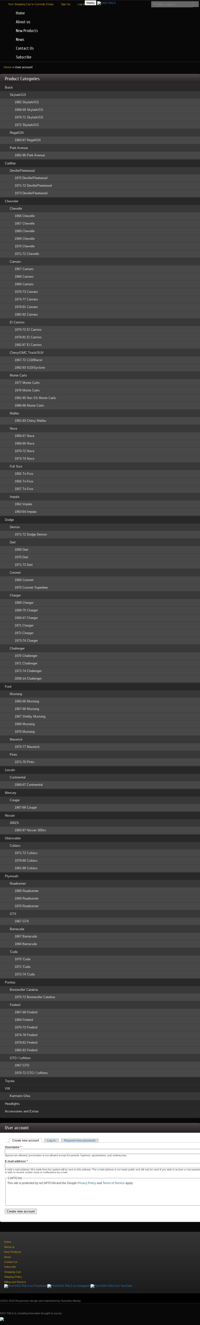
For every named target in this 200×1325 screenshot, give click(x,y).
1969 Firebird (24, 1020)
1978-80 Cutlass (26, 860)
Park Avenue (19, 148)
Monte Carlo (18, 375)
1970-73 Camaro (26, 292)
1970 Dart (21, 557)
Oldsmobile (13, 838)
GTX (13, 914)
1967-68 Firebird (26, 1012)
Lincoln (10, 770)
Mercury (10, 793)
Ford (8, 686)
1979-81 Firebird (26, 1042)
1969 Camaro (24, 284)
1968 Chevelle (25, 231)
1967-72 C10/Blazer (28, 360)
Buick (9, 87)
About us (23, 22)
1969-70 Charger (26, 610)
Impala (14, 497)
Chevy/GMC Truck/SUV (27, 352)
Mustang (16, 694)
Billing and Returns (15, 1281)
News (20, 39)
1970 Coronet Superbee (31, 587)
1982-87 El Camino (28, 345)
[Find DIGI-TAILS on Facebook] (25, 1286)
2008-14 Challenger (28, 678)
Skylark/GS (18, 95)
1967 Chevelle (25, 223)
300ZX (14, 823)
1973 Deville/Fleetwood (31, 193)
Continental (18, 777)
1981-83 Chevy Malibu (30, 421)
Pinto (13, 754)
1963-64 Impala (25, 512)
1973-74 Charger (26, 640)
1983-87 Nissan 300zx (30, 830)
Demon (15, 527)
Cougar (15, 800)
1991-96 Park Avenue (30, 155)
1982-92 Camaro (26, 314)
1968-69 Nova (24, 443)
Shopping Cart (12, 1271)
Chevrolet (11, 201)
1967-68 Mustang (27, 709)
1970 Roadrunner (27, 906)
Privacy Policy (87, 1183)
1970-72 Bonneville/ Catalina (35, 997)
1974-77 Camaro (26, 299)
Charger (15, 595)
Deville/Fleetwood (22, 170)
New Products (27, 30)
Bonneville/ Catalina (24, 990)
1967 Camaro (24, 269)
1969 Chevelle (25, 238)
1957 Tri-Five (24, 489)
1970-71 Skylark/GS (29, 117)
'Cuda (14, 952)
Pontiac (10, 982)
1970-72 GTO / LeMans (31, 1073)
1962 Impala (23, 504)
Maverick (16, 739)
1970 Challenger (26, 656)
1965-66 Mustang (27, 701)
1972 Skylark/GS (27, 125)
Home (20, 13)
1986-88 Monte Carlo (29, 405)
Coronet (15, 572)
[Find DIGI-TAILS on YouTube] (111, 1286)
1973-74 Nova (24, 458)
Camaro (15, 261)
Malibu (14, 413)
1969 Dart (21, 549)
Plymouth (11, 876)
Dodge (9, 520)
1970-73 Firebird (26, 1027)
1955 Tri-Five (24, 474)
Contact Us (25, 48)
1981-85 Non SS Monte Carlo (35, 398)
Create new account (27, 1140)
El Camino (17, 322)
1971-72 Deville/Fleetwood (33, 185)
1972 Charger (24, 633)
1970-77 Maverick (27, 747)
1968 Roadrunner (27, 891)
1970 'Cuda (22, 959)
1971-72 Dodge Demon (31, 534)
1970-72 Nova (24, 451)
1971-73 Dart (24, 565)
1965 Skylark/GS (27, 102)
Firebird (15, 1005)
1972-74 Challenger (28, 671)
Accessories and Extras (22, 1111)
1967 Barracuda (26, 936)
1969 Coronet (24, 580)
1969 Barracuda (26, 944)
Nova (13, 428)
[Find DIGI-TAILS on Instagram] (68, 1286)
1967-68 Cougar (26, 807)
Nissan (10, 815)
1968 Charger (24, 603)
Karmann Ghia (20, 1096)
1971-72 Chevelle (27, 254)
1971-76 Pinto (24, 762)
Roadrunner (18, 883)
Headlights (12, 1104)
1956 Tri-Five (24, 481)
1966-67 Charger (26, 618)
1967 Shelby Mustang (30, 716)
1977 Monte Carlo (27, 383)
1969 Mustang (25, 724)
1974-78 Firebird (26, 1035)
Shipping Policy (13, 1276)
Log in (81, 4)
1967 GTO (22, 1065)
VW (7, 1088)
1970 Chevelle (25, 246)
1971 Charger (24, 625)
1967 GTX (22, 921)
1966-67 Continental (29, 785)
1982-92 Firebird (26, 1050)
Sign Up (65, 4)
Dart (13, 542)
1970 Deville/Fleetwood (31, 178)
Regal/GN (16, 133)
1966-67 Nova (24, 436)
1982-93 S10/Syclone (30, 367)
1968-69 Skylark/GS (29, 110)
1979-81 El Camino (28, 337)
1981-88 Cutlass (26, 868)
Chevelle (16, 208)
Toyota (9, 1081)
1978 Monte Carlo (27, 390)
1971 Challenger (26, 663)
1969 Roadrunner (27, 898)
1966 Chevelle (25, 216)
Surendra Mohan (71, 1300)
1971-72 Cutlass (26, 853)
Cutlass (15, 845)
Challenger (17, 648)
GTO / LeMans (20, 1058)
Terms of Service (114, 1183)
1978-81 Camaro (26, 307)
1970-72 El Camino (28, 329)
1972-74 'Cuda (25, 974)
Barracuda (17, 929)
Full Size (16, 466)
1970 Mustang (25, 731)
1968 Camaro (24, 276)
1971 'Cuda (22, 967)
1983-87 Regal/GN (27, 140)
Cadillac (10, 163)
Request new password (79, 1140)
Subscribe (23, 57)
